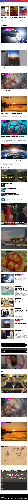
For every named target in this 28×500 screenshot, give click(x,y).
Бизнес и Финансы (8, 498)
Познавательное (8, 97)
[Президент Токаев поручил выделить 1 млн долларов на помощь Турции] (14, 214)
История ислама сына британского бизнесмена (7, 393)
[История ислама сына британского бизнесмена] (14, 383)
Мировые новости (8, 188)
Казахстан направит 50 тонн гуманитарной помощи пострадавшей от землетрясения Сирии (16, 189)
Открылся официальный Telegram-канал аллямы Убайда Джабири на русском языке (15, 184)
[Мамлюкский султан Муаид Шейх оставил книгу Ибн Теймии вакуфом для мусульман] (14, 455)
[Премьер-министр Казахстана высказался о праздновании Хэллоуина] (14, 261)
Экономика (26, 498)
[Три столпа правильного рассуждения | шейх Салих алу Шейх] (14, 104)
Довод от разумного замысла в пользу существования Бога (11, 43)
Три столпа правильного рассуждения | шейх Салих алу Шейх (11, 113)
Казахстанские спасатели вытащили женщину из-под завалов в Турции (13, 199)
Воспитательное (7, 51)
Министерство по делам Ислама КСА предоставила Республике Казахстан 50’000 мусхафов (23, 18)
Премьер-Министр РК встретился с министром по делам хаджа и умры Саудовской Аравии (21, 300)
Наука (6, 183)
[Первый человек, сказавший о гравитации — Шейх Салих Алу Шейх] (14, 151)
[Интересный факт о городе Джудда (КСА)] (14, 238)
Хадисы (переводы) (4, 175)
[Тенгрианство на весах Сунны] (5, 11)
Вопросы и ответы (4, 355)
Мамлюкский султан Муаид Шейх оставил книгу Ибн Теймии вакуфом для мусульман (12, 465)
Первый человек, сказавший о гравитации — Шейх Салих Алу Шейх (12, 160)
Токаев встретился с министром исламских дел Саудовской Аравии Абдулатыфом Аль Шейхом (21, 333)
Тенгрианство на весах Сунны (4, 17)
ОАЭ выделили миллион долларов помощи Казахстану (21, 311)
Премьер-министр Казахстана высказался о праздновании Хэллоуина (12, 269)
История (3, 446)
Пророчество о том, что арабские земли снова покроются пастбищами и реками (12, 178)
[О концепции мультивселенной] (14, 81)
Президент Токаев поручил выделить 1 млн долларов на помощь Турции (12, 222)
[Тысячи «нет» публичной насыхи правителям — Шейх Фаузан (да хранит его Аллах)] (14, 362)
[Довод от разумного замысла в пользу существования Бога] (14, 35)
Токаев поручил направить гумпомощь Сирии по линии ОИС (12, 194)
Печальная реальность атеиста (6, 67)
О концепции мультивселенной (6, 90)
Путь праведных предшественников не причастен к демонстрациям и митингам (13, 137)
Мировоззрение (12, 51)
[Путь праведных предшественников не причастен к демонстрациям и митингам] (14, 127)
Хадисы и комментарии (10, 175)
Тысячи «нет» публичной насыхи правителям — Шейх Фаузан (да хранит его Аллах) (13, 365)
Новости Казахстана (13, 188)
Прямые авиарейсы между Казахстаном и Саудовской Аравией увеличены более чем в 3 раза (21, 290)
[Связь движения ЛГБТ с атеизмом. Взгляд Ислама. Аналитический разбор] (14, 11)
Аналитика (3, 51)
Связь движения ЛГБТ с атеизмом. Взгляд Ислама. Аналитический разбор (13, 18)
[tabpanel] (4, 13)
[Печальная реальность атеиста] (14, 58)
